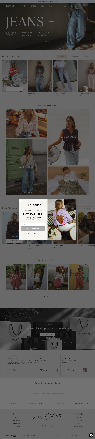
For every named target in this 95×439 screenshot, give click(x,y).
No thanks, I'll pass (33, 234)
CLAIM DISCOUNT (33, 229)
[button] (91, 435)
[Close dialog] (20, 200)
